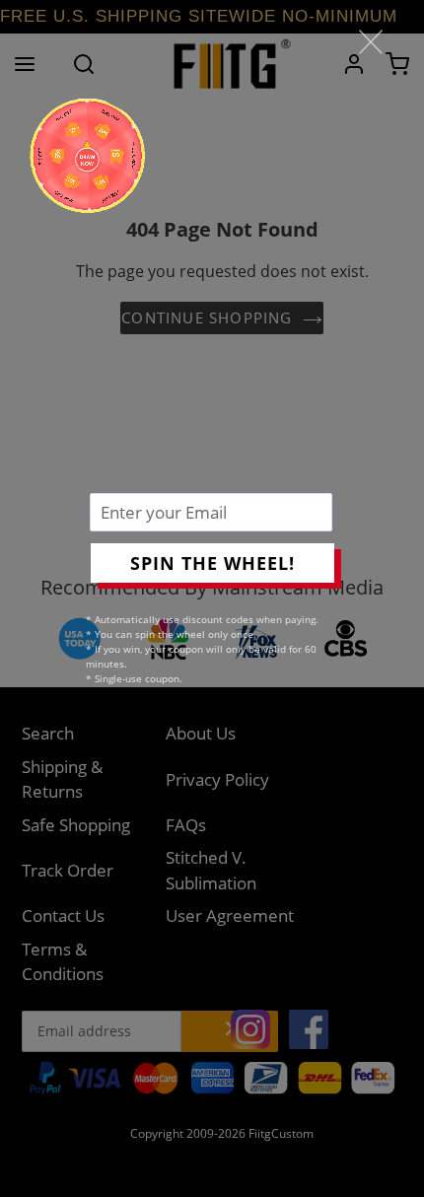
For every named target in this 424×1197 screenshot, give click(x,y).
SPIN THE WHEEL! (212, 563)
